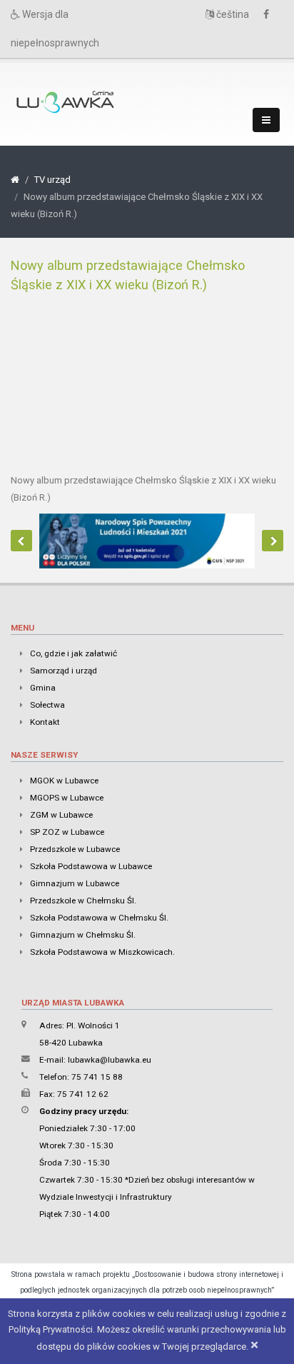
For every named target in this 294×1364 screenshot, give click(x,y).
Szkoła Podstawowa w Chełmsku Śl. (99, 918)
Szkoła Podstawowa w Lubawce (91, 866)
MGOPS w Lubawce (66, 798)
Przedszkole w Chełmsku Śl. (83, 901)
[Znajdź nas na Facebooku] (269, 14)
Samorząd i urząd (63, 671)
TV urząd (52, 179)
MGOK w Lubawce (64, 781)
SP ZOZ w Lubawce (67, 832)
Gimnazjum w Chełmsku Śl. (83, 935)
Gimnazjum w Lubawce (74, 883)
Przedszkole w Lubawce (75, 849)
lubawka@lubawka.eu (109, 1060)
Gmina (43, 688)
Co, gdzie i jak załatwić (73, 653)
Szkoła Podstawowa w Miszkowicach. (102, 952)
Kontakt (45, 722)
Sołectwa (47, 705)
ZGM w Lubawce (61, 815)
